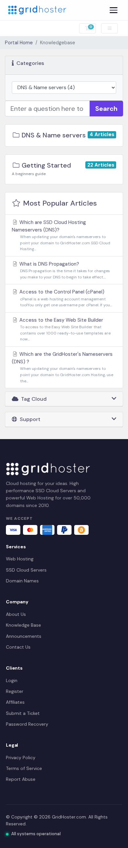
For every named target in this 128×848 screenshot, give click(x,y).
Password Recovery (27, 724)
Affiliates (15, 702)
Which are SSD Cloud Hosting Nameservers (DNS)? (61, 235)
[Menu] (113, 10)
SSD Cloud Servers (26, 570)
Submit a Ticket (23, 713)
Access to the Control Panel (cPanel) (65, 298)
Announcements (23, 636)
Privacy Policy (20, 757)
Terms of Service (24, 768)
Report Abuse (20, 779)
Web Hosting (19, 559)
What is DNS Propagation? (64, 270)
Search (106, 108)
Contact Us (18, 647)
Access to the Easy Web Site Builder (64, 329)
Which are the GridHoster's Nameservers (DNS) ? (62, 367)
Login (11, 680)
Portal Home (19, 43)
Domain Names (22, 581)
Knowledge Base (23, 625)
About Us (16, 614)
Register (14, 691)
